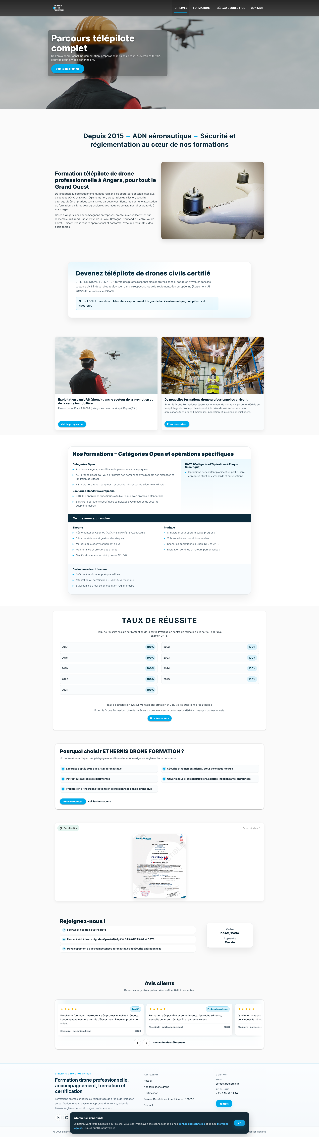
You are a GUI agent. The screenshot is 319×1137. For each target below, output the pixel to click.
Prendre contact (177, 424)
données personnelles (192, 1123)
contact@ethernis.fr (227, 1083)
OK (239, 1122)
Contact (257, 7)
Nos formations (159, 718)
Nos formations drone (156, 1086)
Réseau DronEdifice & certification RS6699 (169, 1099)
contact (224, 1103)
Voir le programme (72, 424)
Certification (151, 1093)
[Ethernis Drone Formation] (59, 7)
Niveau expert (48, 59)
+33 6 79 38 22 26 (227, 1093)
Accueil (148, 1080)
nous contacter (72, 801)
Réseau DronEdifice (230, 7)
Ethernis (180, 7)
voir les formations (99, 801)
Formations (202, 7)
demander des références (169, 1042)
